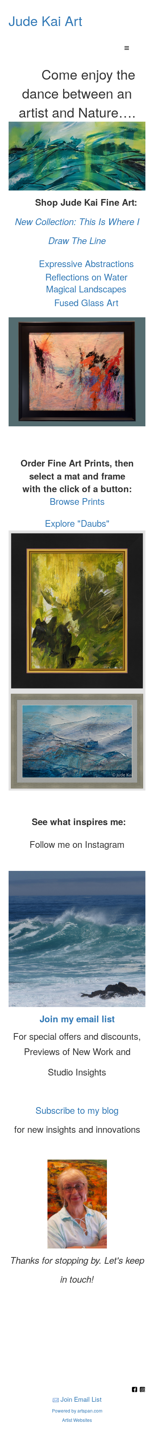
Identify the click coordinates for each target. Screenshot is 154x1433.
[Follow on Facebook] (135, 1390)
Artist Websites (77, 1420)
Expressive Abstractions (86, 263)
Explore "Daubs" (77, 522)
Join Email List (81, 1399)
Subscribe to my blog (77, 1109)
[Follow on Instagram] (142, 1390)
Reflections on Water (85, 276)
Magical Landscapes (86, 288)
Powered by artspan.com (77, 1410)
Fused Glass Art (86, 302)
